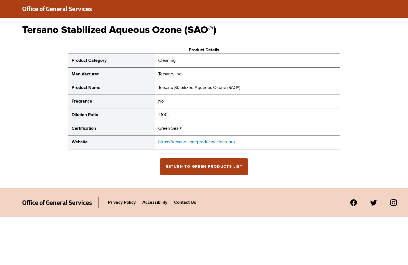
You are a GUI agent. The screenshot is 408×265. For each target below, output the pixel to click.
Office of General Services (57, 9)
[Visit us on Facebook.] (354, 202)
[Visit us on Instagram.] (394, 202)
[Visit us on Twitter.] (374, 202)
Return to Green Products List (204, 167)
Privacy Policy (122, 202)
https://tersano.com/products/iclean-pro (196, 142)
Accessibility (154, 202)
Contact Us (185, 202)
